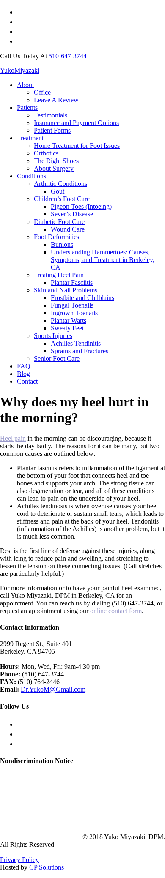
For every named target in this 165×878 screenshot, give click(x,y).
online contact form (116, 610)
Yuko (19, 70)
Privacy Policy (19, 859)
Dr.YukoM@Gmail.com (53, 689)
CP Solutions (46, 867)
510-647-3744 (68, 56)
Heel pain (13, 438)
